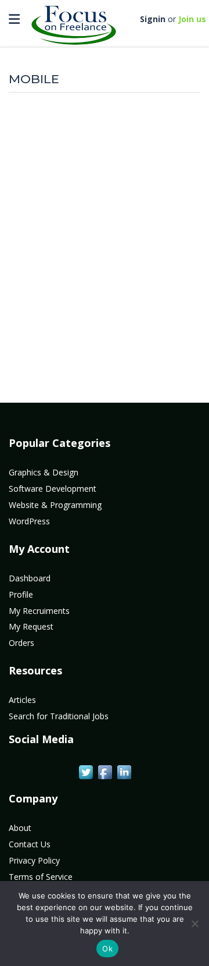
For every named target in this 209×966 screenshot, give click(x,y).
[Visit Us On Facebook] (104, 771)
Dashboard (30, 578)
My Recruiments (39, 610)
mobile (34, 79)
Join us (192, 18)
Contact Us (30, 844)
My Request (31, 626)
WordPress (29, 521)
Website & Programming (55, 504)
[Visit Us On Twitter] (85, 771)
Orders (21, 642)
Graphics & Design (43, 472)
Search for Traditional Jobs (59, 716)
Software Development (52, 488)
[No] (194, 923)
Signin (152, 18)
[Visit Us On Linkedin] (124, 771)
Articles (22, 699)
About (20, 827)
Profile (21, 594)
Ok (107, 948)
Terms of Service (41, 876)
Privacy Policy (34, 860)
